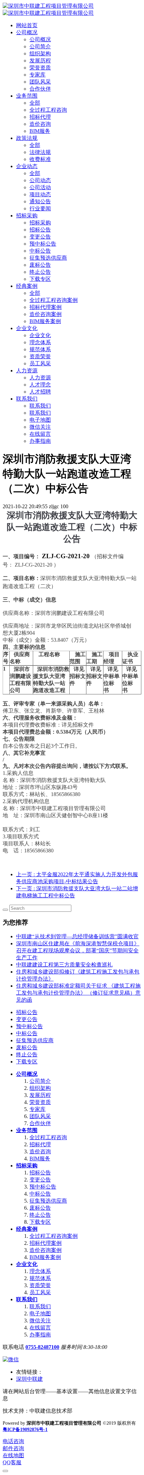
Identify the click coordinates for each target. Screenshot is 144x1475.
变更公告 (27, 1019)
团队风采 (40, 1116)
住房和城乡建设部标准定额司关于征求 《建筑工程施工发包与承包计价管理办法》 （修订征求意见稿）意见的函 (78, 993)
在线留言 (40, 1327)
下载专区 (27, 1061)
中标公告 (27, 1033)
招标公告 (27, 1012)
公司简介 (40, 1081)
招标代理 (40, 1144)
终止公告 (27, 1054)
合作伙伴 (40, 1123)
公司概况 (27, 1074)
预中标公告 (29, 1026)
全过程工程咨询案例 (53, 1236)
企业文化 (27, 1264)
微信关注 (40, 1320)
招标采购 (27, 1165)
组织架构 (40, 1088)
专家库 (37, 1109)
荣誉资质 (40, 1102)
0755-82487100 (42, 1347)
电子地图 (40, 1313)
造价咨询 (40, 1151)
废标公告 (27, 1047)
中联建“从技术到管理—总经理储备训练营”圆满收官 (77, 936)
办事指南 (40, 1334)
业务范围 (27, 1130)
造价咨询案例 (45, 1250)
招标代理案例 (45, 1243)
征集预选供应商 (35, 1040)
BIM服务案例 (45, 1257)
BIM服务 (39, 1158)
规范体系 (40, 1278)
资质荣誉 (40, 1285)
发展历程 (40, 1095)
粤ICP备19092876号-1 (25, 1429)
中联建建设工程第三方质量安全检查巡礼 (64, 964)
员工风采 (40, 1292)
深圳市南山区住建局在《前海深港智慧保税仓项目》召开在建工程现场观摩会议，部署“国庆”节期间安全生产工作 (77, 950)
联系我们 (27, 1299)
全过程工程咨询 (48, 1137)
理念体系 (40, 1271)
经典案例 (27, 1229)
